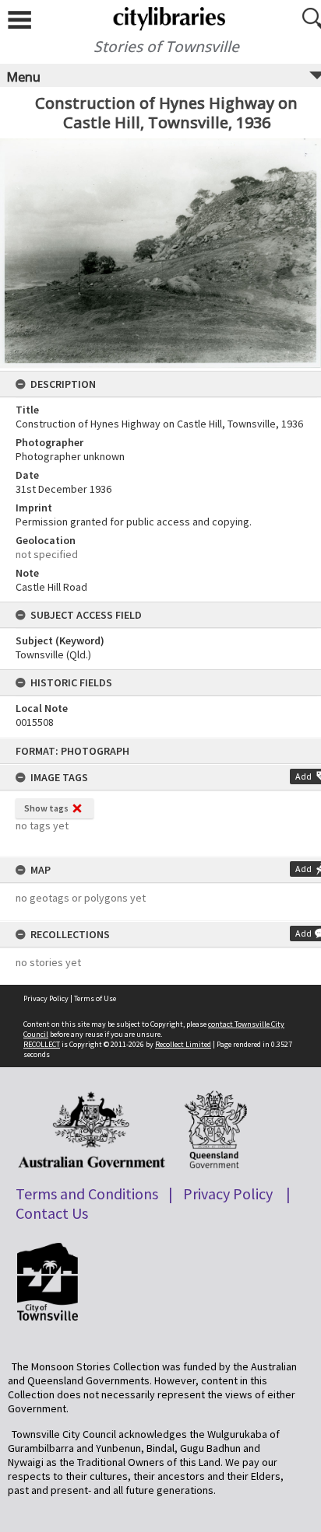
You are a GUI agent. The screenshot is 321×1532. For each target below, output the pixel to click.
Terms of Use (95, 998)
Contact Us (52, 1213)
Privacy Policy (46, 998)
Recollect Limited (183, 1044)
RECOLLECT (41, 1044)
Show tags (46, 808)
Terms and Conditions (87, 1193)
